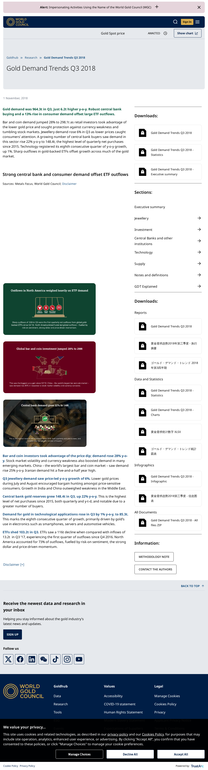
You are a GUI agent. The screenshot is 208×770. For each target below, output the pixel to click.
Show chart (185, 33)
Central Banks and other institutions (153, 241)
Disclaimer (69, 184)
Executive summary (149, 207)
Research (31, 57)
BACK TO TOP (190, 586)
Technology (143, 252)
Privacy (159, 712)
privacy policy (117, 734)
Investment (143, 229)
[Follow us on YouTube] (79, 659)
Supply (139, 263)
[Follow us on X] (8, 659)
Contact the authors (155, 569)
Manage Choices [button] (79, 754)
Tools (58, 712)
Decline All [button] (130, 754)
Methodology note (154, 557)
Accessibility (113, 696)
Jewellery (141, 218)
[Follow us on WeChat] (44, 659)
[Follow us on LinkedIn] (32, 659)
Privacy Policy (27, 766)
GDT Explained (145, 286)
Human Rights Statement (123, 712)
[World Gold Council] (17, 22)
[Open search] (175, 22)
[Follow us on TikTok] (55, 659)
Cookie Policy (10, 766)
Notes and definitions (151, 275)
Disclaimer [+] (13, 564)
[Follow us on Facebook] (20, 659)
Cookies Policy (165, 704)
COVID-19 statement (119, 704)
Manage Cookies (167, 696)
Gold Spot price (113, 33)
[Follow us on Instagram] (67, 659)
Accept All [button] (181, 754)
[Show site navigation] (197, 22)
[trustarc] (197, 766)
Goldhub (12, 57)
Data (57, 696)
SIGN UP (12, 634)
